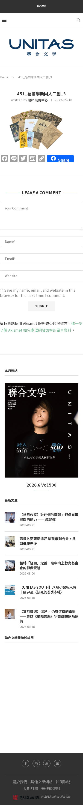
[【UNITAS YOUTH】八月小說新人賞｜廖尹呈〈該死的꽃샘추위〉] (10, 590)
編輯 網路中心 (38, 100)
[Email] (57, 763)
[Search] (78, 20)
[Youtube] (46, 763)
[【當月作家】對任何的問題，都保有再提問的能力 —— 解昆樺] (10, 517)
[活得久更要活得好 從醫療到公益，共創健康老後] (10, 541)
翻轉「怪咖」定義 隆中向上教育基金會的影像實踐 (49, 565)
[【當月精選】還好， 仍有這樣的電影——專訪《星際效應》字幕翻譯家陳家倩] (10, 614)
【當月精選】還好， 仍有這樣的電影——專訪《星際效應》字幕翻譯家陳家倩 (49, 616)
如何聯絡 (63, 781)
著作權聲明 (50, 788)
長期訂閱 (30, 788)
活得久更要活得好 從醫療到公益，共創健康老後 (48, 541)
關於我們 (19, 781)
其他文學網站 (41, 781)
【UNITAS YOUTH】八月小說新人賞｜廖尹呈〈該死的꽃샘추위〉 (48, 589)
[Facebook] (25, 763)
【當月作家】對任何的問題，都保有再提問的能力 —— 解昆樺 (49, 517)
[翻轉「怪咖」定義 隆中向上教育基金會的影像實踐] (10, 565)
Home (41, 6)
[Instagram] (36, 763)
